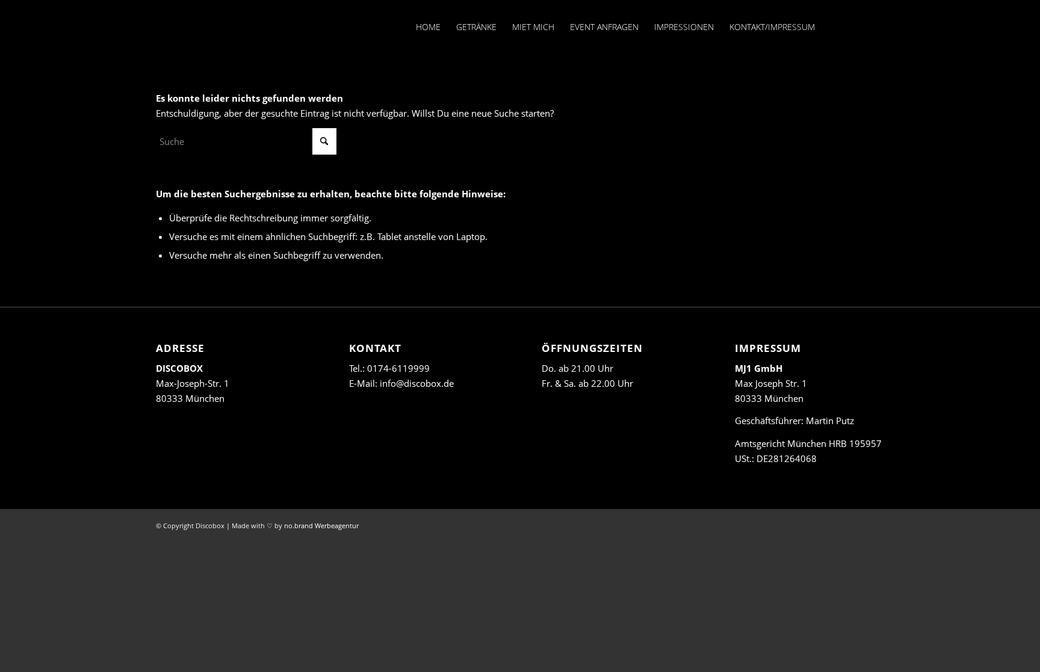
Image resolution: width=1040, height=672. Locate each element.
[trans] (159, 27)
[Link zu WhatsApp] (875, 26)
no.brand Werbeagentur (321, 525)
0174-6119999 (398, 368)
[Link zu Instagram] (857, 26)
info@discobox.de (417, 383)
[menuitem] (428, 27)
